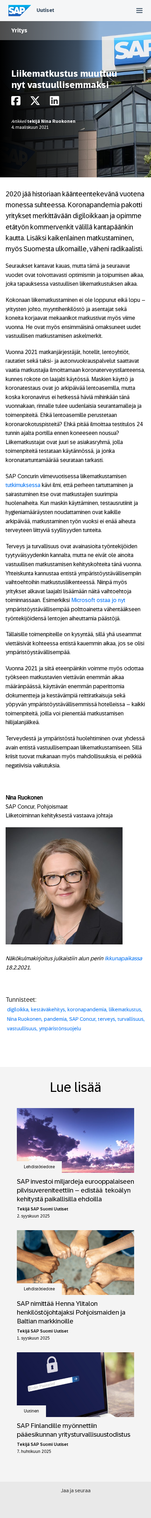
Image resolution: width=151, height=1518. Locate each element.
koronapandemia (86, 1009)
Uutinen (31, 1411)
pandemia (55, 1019)
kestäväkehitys (48, 1009)
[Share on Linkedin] (54, 103)
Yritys (19, 30)
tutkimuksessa (23, 485)
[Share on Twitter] (35, 103)
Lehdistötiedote (39, 1166)
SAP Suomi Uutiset (49, 1209)
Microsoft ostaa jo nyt (98, 600)
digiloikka (17, 1009)
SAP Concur (82, 1019)
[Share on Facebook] (15, 103)
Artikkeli (19, 121)
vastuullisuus (22, 1028)
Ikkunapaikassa (123, 958)
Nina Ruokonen (58, 121)
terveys (106, 1019)
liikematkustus (125, 1009)
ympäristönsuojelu (60, 1028)
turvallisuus (131, 1019)
